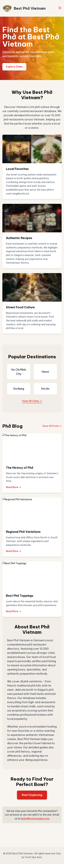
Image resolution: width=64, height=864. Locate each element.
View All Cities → (32, 400)
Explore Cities (14, 66)
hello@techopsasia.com (35, 818)
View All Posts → (52, 425)
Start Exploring (32, 795)
